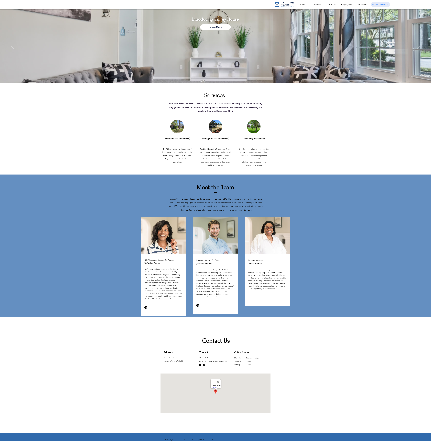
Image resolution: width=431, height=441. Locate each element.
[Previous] (12, 46)
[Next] (418, 46)
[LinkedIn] (145, 307)
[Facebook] (200, 365)
